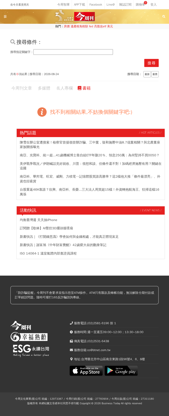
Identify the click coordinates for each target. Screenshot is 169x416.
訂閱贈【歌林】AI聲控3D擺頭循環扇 (46, 228)
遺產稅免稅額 (79, 26)
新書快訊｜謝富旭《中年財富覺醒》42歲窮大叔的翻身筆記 (63, 245)
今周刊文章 (21, 88)
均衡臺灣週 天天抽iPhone (38, 220)
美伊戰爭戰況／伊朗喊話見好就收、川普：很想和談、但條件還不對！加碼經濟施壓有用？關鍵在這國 (91, 166)
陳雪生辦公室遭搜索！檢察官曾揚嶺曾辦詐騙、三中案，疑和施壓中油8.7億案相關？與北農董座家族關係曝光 (90, 144)
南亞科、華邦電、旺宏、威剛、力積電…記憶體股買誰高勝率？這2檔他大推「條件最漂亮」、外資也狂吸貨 (90, 179)
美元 (110, 26)
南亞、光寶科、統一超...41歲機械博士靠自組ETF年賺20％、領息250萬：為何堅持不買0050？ (90, 155)
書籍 (86, 88)
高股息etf (100, 26)
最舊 (155, 74)
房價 (67, 26)
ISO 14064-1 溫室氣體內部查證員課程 (48, 253)
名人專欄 (64, 88)
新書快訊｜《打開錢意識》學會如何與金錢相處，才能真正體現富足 (69, 237)
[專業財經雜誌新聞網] (84, 16)
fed (91, 26)
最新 (147, 74)
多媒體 (44, 88)
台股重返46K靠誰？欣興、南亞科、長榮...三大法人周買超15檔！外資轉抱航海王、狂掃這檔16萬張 (89, 192)
